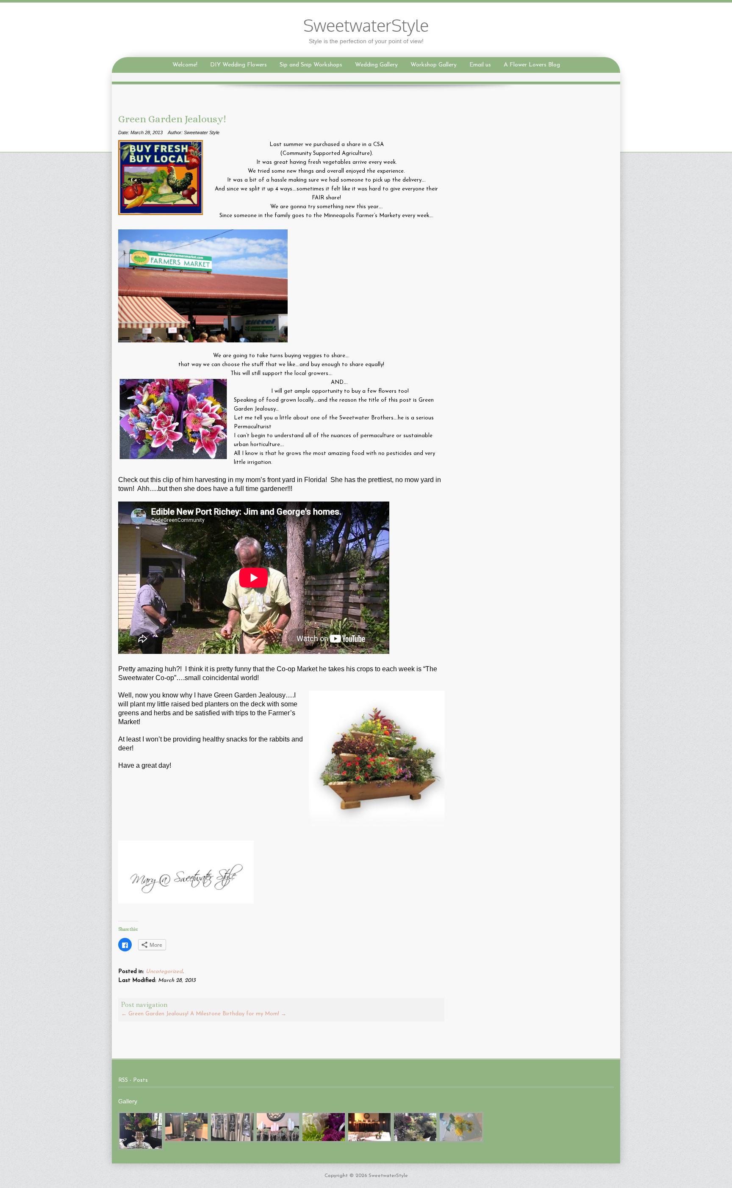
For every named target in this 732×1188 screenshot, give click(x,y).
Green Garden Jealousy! (155, 1014)
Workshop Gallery (433, 65)
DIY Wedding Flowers (238, 65)
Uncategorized (164, 971)
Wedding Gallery (376, 65)
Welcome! (184, 65)
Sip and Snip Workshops (311, 65)
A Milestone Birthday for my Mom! (238, 1014)
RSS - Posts (133, 1080)
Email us (480, 65)
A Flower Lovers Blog (532, 65)
